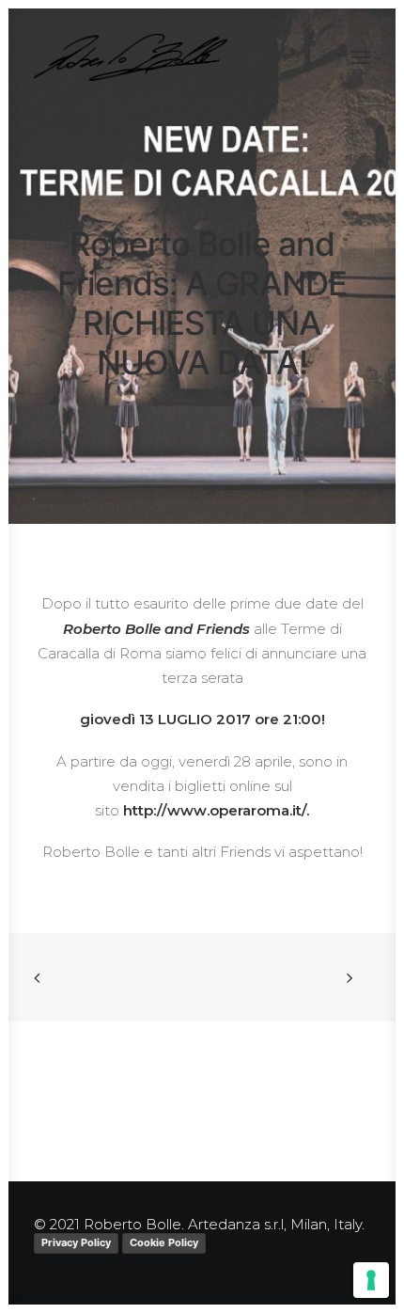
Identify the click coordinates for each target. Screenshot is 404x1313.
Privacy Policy (76, 1242)
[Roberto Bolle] (130, 57)
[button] (361, 57)
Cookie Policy (164, 1242)
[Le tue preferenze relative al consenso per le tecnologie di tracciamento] (371, 1280)
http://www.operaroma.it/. (216, 810)
